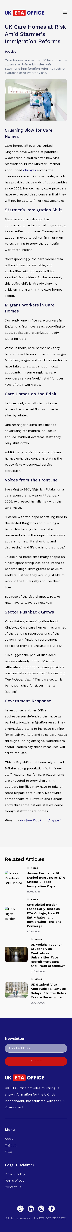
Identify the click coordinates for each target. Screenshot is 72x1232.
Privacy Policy (15, 1174)
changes (29, 170)
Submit (36, 1061)
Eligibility (11, 1145)
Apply (9, 1139)
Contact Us (13, 1187)
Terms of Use (14, 1180)
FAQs (9, 1152)
